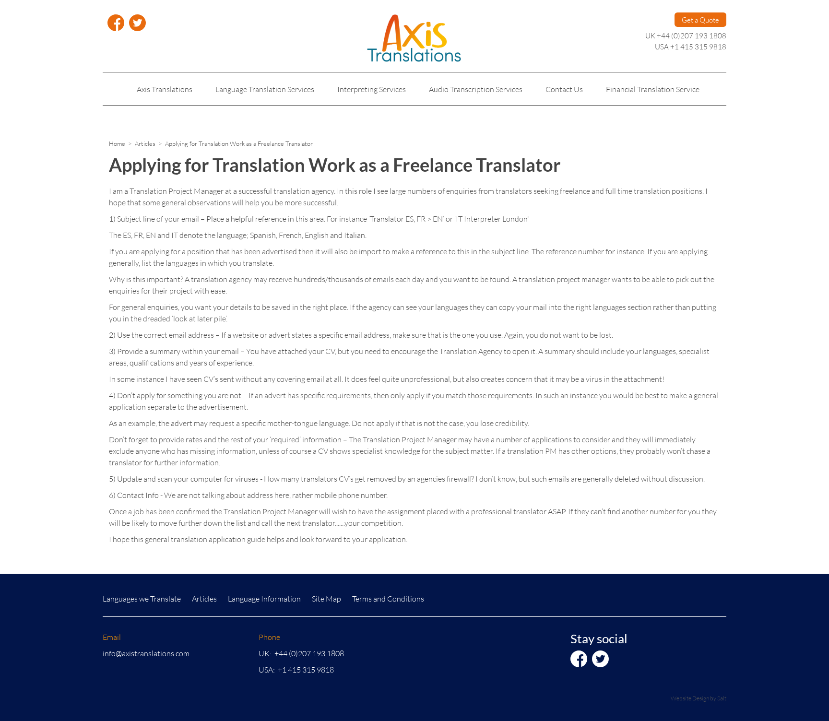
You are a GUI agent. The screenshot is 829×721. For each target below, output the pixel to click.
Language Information (264, 598)
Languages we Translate (142, 598)
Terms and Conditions (388, 598)
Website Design (690, 698)
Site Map (326, 598)
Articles (145, 143)
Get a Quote (700, 19)
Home (117, 143)
